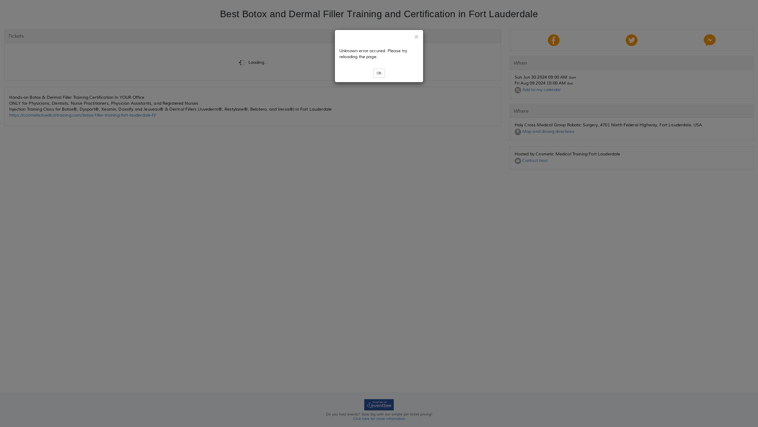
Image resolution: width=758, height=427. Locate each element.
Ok (379, 73)
